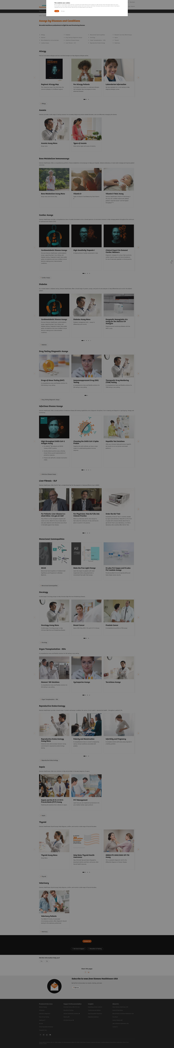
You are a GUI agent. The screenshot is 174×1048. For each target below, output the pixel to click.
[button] (171, 261)
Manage (63, 11)
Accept (56, 11)
